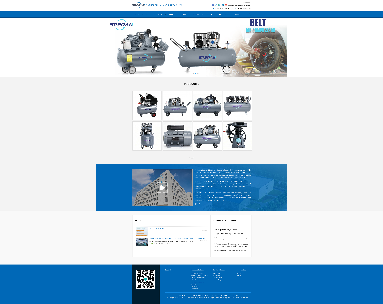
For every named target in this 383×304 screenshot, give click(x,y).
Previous (3, 47)
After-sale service (217, 277)
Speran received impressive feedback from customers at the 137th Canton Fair (177, 228)
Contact (209, 14)
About (148, 14)
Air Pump (194, 284)
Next (379, 47)
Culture (159, 14)
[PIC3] (191, 47)
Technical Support (217, 280)
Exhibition (196, 14)
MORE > (198, 204)
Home (137, 14)
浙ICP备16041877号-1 (242, 298)
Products (172, 14)
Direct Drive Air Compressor (199, 280)
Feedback (222, 14)
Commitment (216, 273)
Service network (217, 275)
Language (246, 2)
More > (191, 158)
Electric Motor (195, 286)
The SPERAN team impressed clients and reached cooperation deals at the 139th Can (177, 239)
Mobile (235, 295)
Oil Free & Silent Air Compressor (200, 275)
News (184, 14)
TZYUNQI (232, 298)
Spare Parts (195, 288)
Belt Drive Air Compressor (198, 277)
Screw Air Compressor (197, 273)
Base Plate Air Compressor (199, 282)
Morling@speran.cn (226, 8)
